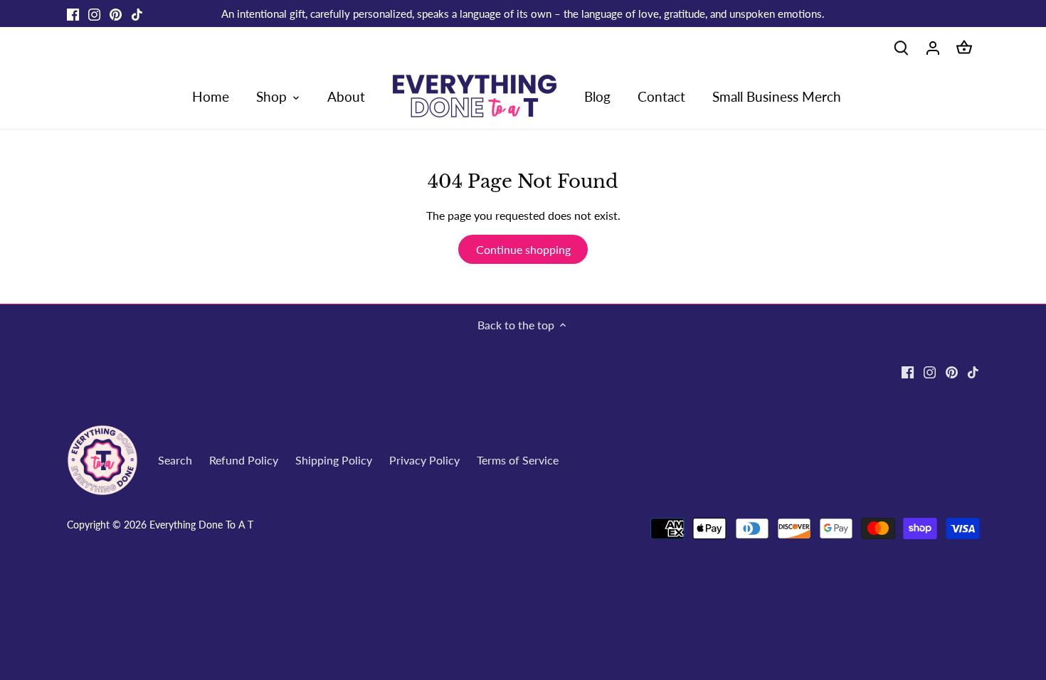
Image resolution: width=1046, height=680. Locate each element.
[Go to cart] (964, 46)
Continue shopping (523, 249)
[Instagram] (94, 13)
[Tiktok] (137, 13)
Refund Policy (243, 460)
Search (175, 460)
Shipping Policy (333, 460)
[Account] (933, 46)
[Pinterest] (116, 13)
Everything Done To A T (201, 525)
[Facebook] (73, 13)
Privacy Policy (424, 460)
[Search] (901, 46)
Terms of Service (518, 460)
